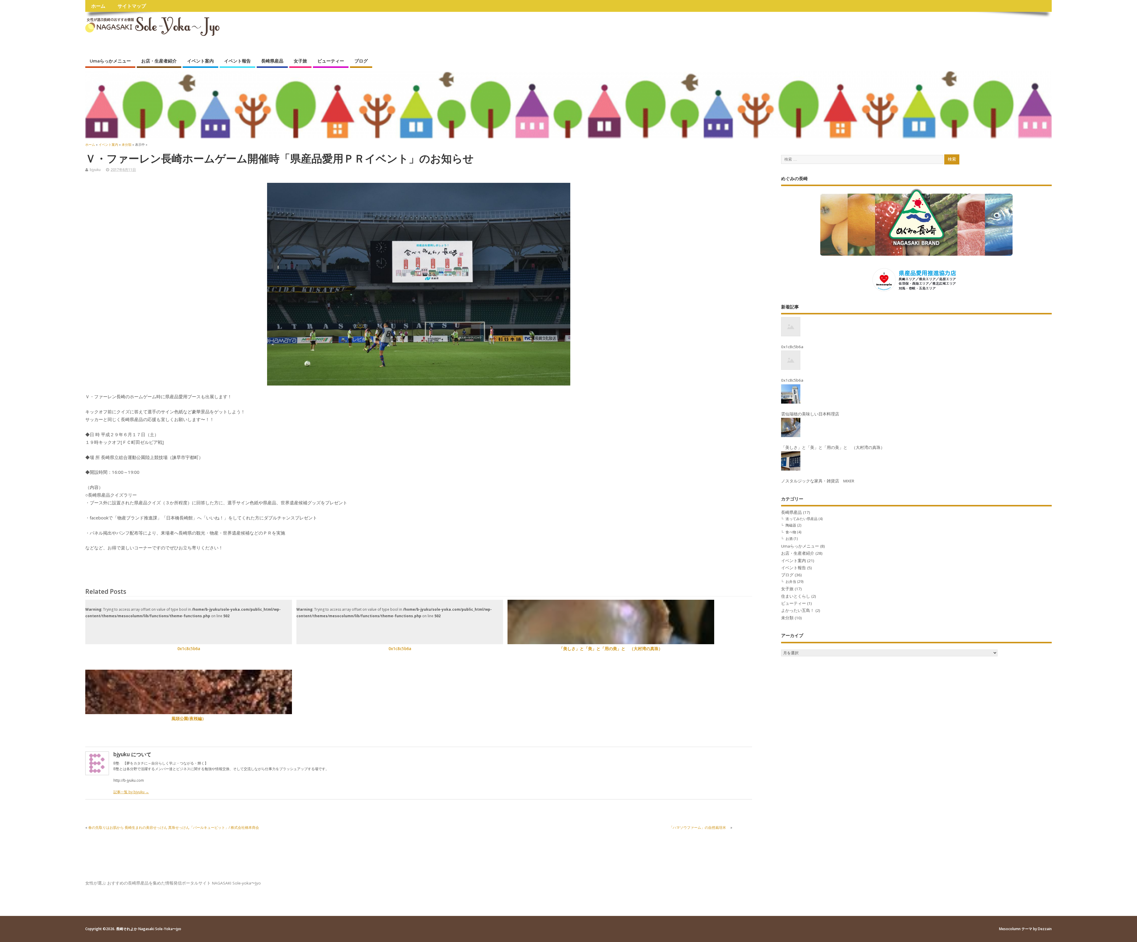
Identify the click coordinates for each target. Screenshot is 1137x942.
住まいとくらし (795, 596)
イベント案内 (200, 61)
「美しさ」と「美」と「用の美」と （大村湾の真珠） (611, 648)
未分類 (787, 617)
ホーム (98, 6)
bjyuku (95, 169)
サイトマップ (132, 6)
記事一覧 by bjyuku (131, 791)
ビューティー (330, 61)
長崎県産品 (272, 61)
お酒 (789, 538)
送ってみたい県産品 (802, 518)
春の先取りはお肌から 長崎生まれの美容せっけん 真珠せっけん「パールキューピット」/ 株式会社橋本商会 (173, 827)
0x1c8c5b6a (188, 648)
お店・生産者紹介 (159, 61)
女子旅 (300, 61)
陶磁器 (791, 525)
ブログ (361, 61)
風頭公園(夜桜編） (188, 718)
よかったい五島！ (797, 610)
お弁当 (791, 581)
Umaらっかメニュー (110, 61)
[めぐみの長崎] (916, 215)
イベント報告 (237, 61)
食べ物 (791, 532)
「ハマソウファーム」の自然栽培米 (699, 827)
